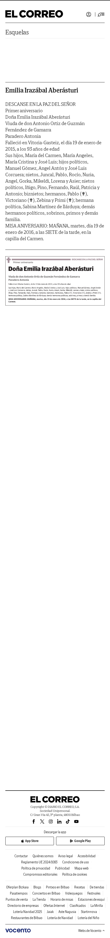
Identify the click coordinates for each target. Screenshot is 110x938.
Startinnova (89, 912)
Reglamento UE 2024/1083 (39, 862)
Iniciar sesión (88, 14)
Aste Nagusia (67, 912)
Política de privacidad (35, 868)
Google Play (82, 841)
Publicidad (62, 868)
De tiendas (97, 887)
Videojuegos (73, 893)
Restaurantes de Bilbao (26, 918)
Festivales (93, 893)
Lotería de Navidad (60, 918)
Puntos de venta (17, 899)
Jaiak (50, 912)
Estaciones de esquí (91, 899)
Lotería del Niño (88, 918)
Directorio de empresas (23, 906)
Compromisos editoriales (40, 874)
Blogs (37, 887)
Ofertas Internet (54, 906)
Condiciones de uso (75, 862)
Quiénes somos (43, 856)
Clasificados (78, 906)
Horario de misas (61, 899)
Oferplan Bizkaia (17, 887)
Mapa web (81, 868)
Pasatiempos (19, 893)
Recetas (79, 887)
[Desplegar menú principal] (101, 14)
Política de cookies (74, 874)
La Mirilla (97, 906)
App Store (31, 841)
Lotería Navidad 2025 (27, 912)
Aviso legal (65, 856)
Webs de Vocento (89, 931)
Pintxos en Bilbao (57, 887)
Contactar (21, 856)
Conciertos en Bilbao (46, 893)
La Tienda (39, 899)
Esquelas (17, 32)
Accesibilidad (87, 856)
